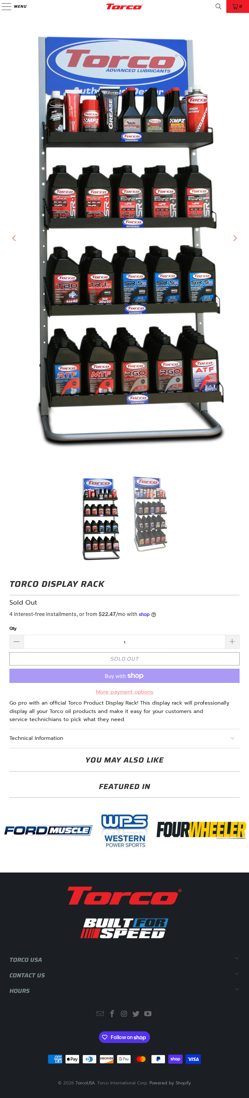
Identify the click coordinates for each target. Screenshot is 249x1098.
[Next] (235, 238)
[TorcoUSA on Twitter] (136, 1014)
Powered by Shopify (170, 1083)
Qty (13, 628)
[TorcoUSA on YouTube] (148, 1014)
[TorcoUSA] (124, 6)
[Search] (218, 6)
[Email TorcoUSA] (100, 1014)
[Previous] (14, 238)
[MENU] (3, 6)
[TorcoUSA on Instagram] (124, 1014)
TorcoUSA (85, 1083)
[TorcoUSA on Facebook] (112, 1014)
